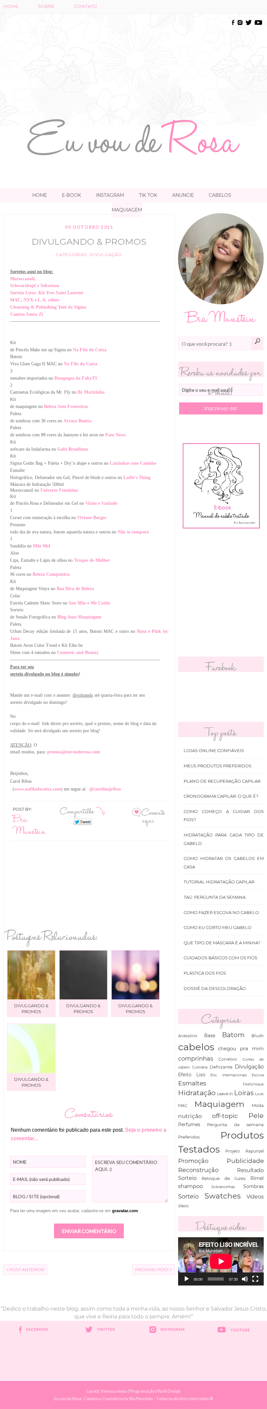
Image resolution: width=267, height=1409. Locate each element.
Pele (256, 1115)
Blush (257, 1035)
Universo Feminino (59, 490)
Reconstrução (198, 1170)
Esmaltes (192, 1083)
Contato (85, 6)
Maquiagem (127, 209)
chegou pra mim (241, 1048)
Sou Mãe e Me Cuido (89, 603)
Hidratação (197, 1093)
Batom (233, 1035)
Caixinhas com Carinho (133, 463)
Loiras (244, 1093)
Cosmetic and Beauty (78, 652)
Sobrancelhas (223, 1186)
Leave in (225, 1094)
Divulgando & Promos (89, 241)
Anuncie (183, 195)
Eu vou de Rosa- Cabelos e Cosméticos (89, 1398)
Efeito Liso (191, 1074)
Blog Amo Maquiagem (79, 617)
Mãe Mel (41, 546)
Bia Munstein (29, 824)
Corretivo (227, 1059)
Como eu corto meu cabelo (217, 927)
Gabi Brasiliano (72, 449)
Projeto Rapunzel (244, 1151)
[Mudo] (245, 1279)
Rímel (257, 1178)
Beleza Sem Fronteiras (66, 406)
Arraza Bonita (77, 420)
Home (11, 6)
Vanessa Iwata (114, 1391)
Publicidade (245, 1161)
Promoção (193, 1161)
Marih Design (168, 1391)
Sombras (253, 1186)
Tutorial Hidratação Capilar (219, 881)
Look (259, 1094)
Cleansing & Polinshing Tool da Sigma (48, 307)
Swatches (222, 1195)
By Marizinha (91, 392)
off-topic (225, 1116)
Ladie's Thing (136, 477)
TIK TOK (148, 195)
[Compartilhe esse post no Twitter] (83, 821)
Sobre (46, 6)
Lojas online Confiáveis (214, 750)
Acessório (187, 1035)
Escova (258, 1075)
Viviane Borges (91, 517)
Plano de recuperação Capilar (222, 781)
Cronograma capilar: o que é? (221, 796)
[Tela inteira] (255, 1279)
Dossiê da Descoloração (215, 988)
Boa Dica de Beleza (75, 588)
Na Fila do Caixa (89, 349)
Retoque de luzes (224, 1178)
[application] (221, 1261)
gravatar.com (125, 1210)
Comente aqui (153, 815)
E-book (71, 195)
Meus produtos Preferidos (217, 765)
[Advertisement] (157, 64)
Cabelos (220, 195)
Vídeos (255, 1196)
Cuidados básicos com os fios (220, 957)
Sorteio (188, 1196)
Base (209, 1035)
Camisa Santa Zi (26, 314)
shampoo (190, 1186)
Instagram (110, 195)
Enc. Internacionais (228, 1075)
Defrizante (221, 1066)
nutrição (190, 1115)
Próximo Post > (153, 1269)
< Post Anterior (25, 1269)
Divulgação (106, 254)
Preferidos (189, 1137)
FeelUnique (253, 1084)
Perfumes (189, 1124)
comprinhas (195, 1058)
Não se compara (133, 532)
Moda (258, 1105)
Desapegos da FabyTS (75, 378)
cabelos (196, 1047)
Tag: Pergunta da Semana (215, 897)
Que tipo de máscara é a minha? (222, 942)
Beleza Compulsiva (51, 574)
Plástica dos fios (205, 973)
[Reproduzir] (186, 1279)
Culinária (199, 1067)
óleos (183, 1206)
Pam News (115, 434)
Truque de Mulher (92, 560)
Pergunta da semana (235, 1124)
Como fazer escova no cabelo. (222, 912)
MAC (183, 1105)
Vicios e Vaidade (101, 503)
